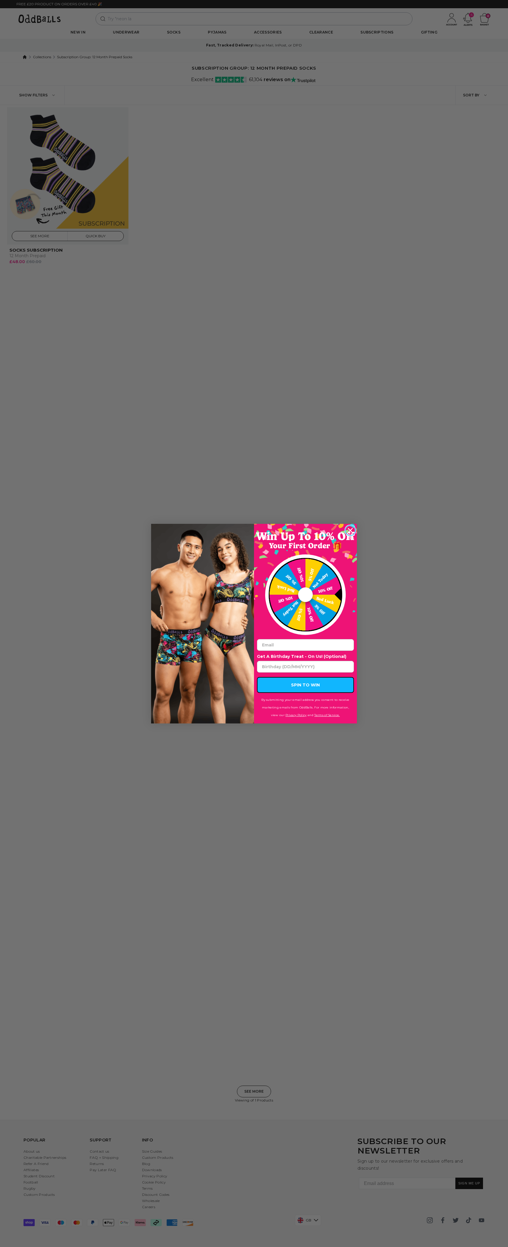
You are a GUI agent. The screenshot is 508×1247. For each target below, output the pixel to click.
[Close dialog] (350, 530)
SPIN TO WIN (305, 685)
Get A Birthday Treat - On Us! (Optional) (301, 656)
